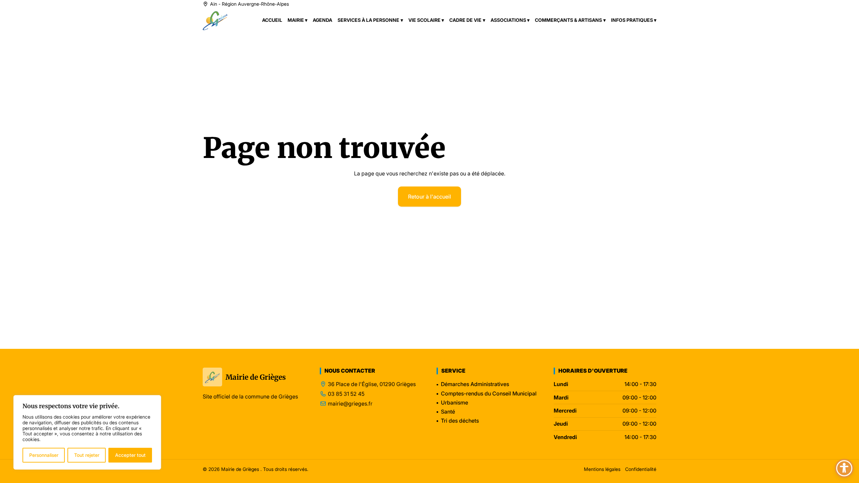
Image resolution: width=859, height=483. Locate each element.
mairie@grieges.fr (350, 403)
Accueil (272, 20)
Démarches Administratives (475, 384)
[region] (87, 432)
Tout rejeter (86, 455)
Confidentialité (640, 469)
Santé (448, 411)
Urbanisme (454, 402)
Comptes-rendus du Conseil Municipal (489, 393)
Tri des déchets (460, 420)
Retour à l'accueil (429, 196)
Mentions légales (602, 469)
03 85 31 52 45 (346, 394)
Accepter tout (130, 455)
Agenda (322, 20)
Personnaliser (43, 455)
